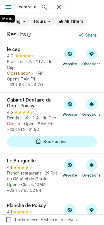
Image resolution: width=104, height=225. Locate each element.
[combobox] (27, 6)
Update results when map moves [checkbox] (41, 219)
